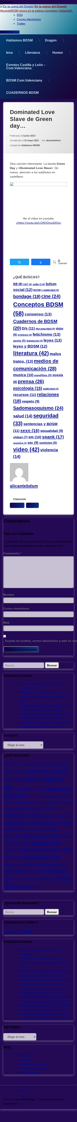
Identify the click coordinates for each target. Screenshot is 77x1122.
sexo (29, 430)
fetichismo (46, 334)
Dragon (51, 40)
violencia (27, 887)
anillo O (39, 284)
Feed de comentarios (35, 1068)
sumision (48, 442)
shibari (20, 437)
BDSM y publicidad (46, 290)
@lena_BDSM (17, 931)
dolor (67, 796)
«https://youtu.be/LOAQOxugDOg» (38, 222)
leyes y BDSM (30, 346)
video (26, 449)
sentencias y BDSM (24, 864)
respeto (30, 401)
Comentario (12, 553)
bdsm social (51, 764)
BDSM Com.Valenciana (24, 80)
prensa (31, 381)
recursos (24, 395)
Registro (26, 1055)
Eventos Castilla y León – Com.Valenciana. (26, 66)
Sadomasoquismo (38, 408)
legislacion (34, 340)
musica (23, 375)
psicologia (27, 388)
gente (19, 340)
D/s (28, 328)
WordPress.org (30, 1072)
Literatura (32, 52)
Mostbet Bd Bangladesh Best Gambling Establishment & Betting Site (44, 696)
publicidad (51, 388)
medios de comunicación (37, 823)
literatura (31, 353)
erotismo (25, 334)
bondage (26, 296)
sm (34, 437)
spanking (20, 443)
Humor (57, 52)
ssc (33, 443)
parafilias (43, 375)
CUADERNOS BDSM (22, 92)
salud (22, 416)
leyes (53, 340)
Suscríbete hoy (10, 32)
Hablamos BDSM (19, 40)
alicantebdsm (53, 140)
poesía (50, 829)
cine (51, 296)
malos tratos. (56, 815)
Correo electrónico (16, 608)
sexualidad (51, 431)
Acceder (26, 1059)
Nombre (8, 594)
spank (53, 436)
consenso (38, 314)
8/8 (17, 284)
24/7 (27, 284)
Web (6, 622)
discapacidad (45, 328)
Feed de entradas (32, 1063)
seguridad (41, 857)
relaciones (46, 842)
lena (9, 52)
